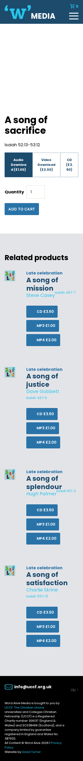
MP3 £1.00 (45, 325)
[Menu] (74, 15)
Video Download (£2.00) (46, 165)
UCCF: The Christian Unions (24, 707)
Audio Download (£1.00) (18, 165)
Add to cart (21, 209)
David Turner (31, 752)
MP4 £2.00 (46, 340)
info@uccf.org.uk (33, 687)
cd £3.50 (45, 311)
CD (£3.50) (69, 165)
